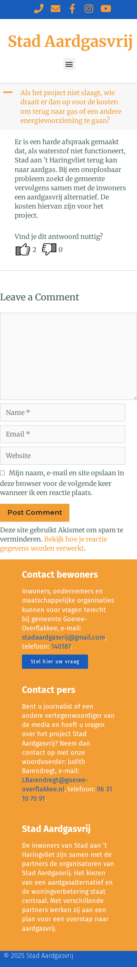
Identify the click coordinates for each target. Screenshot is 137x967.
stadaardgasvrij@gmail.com (63, 637)
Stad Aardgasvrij (70, 41)
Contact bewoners (60, 574)
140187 (61, 646)
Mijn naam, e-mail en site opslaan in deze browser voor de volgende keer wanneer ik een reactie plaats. (62, 483)
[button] (69, 64)
